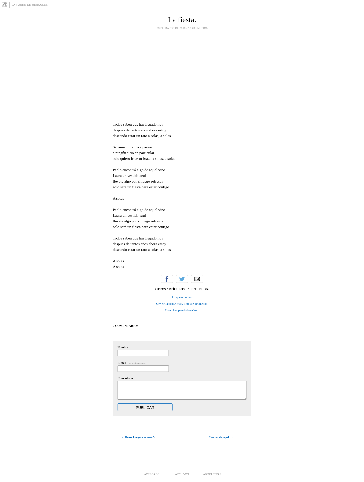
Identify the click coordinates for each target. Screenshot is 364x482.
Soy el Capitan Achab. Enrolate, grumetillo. (182, 303)
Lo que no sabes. (182, 297)
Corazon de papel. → (221, 437)
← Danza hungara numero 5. (138, 437)
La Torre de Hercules (30, 4)
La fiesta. (182, 19)
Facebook (167, 279)
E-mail (132, 362)
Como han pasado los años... (182, 310)
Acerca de (151, 474)
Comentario (125, 378)
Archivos (182, 474)
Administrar (212, 474)
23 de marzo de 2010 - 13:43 (176, 28)
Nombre (123, 347)
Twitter (182, 279)
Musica (202, 28)
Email (197, 279)
